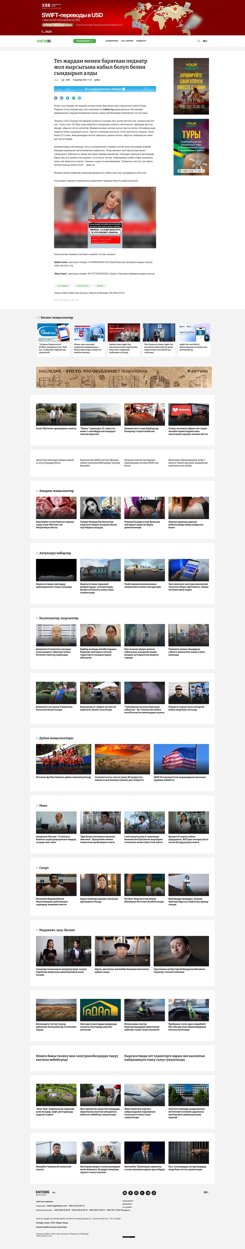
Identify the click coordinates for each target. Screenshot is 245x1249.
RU (206, 1192)
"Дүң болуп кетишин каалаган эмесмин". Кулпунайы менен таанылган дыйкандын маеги (97, 839)
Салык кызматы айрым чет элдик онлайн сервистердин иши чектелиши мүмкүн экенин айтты (188, 431)
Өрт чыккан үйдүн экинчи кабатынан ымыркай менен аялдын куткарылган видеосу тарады (141, 653)
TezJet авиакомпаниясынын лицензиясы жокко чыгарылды (142, 585)
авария (100, 286)
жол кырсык (82, 286)
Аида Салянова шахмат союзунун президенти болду (99, 900)
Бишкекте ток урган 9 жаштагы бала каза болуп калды (54, 708)
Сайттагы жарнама (44, 1201)
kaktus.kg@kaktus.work (57, 1206)
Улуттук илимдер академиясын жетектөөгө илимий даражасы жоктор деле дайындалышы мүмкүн (186, 1113)
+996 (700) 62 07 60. (116, 293)
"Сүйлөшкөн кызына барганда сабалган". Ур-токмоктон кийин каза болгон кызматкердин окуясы (144, 709)
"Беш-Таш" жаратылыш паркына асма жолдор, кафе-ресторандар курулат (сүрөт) (55, 1112)
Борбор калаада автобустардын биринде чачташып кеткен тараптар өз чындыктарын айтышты (98, 653)
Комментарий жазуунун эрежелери (51, 1227)
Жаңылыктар (83, 41)
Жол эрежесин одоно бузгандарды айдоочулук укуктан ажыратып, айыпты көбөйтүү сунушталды (100, 1112)
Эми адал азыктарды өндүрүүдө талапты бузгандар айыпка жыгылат (98, 1027)
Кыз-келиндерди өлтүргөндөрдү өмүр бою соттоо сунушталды (187, 1168)
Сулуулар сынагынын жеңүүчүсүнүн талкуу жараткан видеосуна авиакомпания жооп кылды (61, 972)
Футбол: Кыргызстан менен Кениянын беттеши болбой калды (144, 900)
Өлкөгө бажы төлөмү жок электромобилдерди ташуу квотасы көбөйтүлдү (77, 1058)
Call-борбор (127, 41)
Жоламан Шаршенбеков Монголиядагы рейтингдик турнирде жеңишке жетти (52, 901)
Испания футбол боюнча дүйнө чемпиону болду (63, 777)
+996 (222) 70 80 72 (97, 1210)
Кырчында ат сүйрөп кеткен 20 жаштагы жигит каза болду (98, 708)
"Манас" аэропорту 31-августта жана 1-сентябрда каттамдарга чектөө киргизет (98, 431)
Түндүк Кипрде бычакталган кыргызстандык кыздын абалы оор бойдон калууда (98, 524)
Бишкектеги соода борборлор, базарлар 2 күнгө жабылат (141, 430)
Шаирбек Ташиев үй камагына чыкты (53, 1168)
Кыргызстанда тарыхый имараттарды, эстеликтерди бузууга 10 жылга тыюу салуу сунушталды (97, 588)
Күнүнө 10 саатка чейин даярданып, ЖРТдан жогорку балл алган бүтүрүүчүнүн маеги (188, 839)
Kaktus (97, 80)
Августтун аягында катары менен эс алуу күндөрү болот (55, 461)
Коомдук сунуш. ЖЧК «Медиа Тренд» (52, 1223)
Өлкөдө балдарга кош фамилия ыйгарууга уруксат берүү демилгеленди (142, 524)
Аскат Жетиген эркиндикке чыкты (56, 428)
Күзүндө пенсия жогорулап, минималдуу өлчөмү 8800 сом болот (141, 463)
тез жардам (63, 286)
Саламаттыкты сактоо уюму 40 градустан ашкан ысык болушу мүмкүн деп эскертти (119, 778)
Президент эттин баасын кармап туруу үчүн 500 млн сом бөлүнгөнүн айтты (55, 524)
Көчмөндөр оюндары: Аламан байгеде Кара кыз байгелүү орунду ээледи (188, 901)
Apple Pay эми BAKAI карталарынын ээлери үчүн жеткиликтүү (193, 347)
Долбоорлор (112, 41)
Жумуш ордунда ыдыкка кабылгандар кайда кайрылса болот (185, 524)
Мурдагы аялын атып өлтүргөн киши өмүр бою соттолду (186, 708)
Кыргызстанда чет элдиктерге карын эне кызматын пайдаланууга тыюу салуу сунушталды (164, 1058)
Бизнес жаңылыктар (57, 317)
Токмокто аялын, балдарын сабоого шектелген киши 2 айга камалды (186, 652)
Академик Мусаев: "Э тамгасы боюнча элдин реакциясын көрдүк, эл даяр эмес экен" (56, 839)
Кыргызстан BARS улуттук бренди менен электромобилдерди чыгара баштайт (100, 463)
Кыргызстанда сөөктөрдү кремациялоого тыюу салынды (54, 585)
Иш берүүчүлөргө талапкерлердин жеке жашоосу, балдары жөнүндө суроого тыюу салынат (100, 1169)
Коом (56, 80)
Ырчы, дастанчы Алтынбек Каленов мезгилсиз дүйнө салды (122, 970)
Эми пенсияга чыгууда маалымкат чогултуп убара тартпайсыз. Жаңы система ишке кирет (188, 587)
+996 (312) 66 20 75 (76, 1206)
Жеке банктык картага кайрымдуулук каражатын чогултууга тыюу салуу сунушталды (139, 1113)
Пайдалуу (141, 41)
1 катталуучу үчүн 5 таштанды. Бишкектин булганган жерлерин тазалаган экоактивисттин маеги (143, 839)
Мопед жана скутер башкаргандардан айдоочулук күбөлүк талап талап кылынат (142, 1027)
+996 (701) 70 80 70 (114, 1210)
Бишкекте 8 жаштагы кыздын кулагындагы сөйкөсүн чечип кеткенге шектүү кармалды (53, 652)
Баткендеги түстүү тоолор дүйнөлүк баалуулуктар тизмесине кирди (56, 1027)
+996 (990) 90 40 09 (62, 1210)
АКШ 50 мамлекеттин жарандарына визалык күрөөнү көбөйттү (180, 778)
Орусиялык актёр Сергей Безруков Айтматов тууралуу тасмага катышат (179, 970)
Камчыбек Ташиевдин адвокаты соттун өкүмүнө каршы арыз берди (144, 1168)
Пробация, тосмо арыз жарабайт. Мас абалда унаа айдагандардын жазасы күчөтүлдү (187, 1027)
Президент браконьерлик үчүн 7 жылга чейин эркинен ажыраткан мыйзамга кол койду (188, 463)
